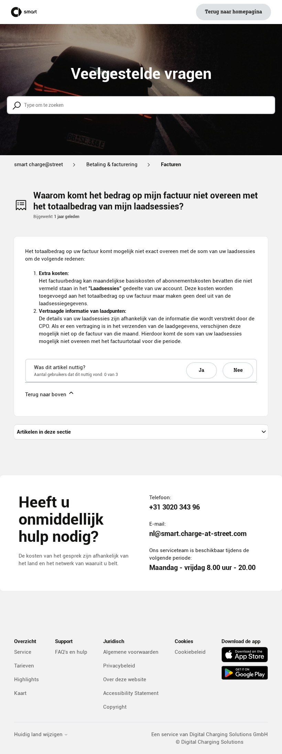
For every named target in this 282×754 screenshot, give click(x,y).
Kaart (20, 693)
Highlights (26, 679)
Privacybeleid (119, 666)
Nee (238, 370)
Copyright (115, 707)
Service (22, 652)
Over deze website (124, 679)
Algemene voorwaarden (131, 652)
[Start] (24, 12)
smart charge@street (38, 164)
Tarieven (24, 666)
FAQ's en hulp (71, 652)
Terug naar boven (46, 394)
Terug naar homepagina (233, 12)
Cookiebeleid (190, 652)
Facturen (171, 164)
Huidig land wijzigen (39, 735)
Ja (201, 370)
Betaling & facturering (112, 164)
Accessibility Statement (131, 693)
